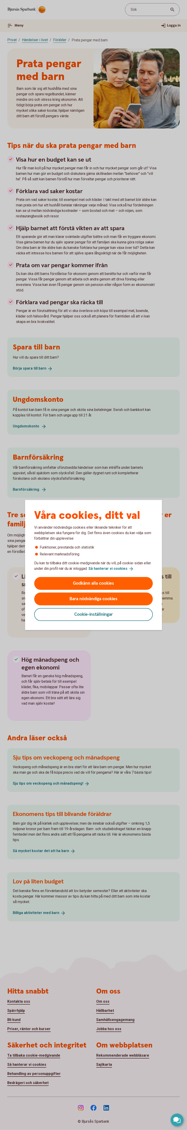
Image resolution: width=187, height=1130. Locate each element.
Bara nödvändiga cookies (93, 599)
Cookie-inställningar (93, 614)
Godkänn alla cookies (93, 583)
